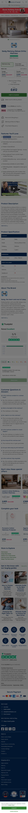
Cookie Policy (11, 805)
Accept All (14, 808)
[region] (14, 807)
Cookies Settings (14, 811)
